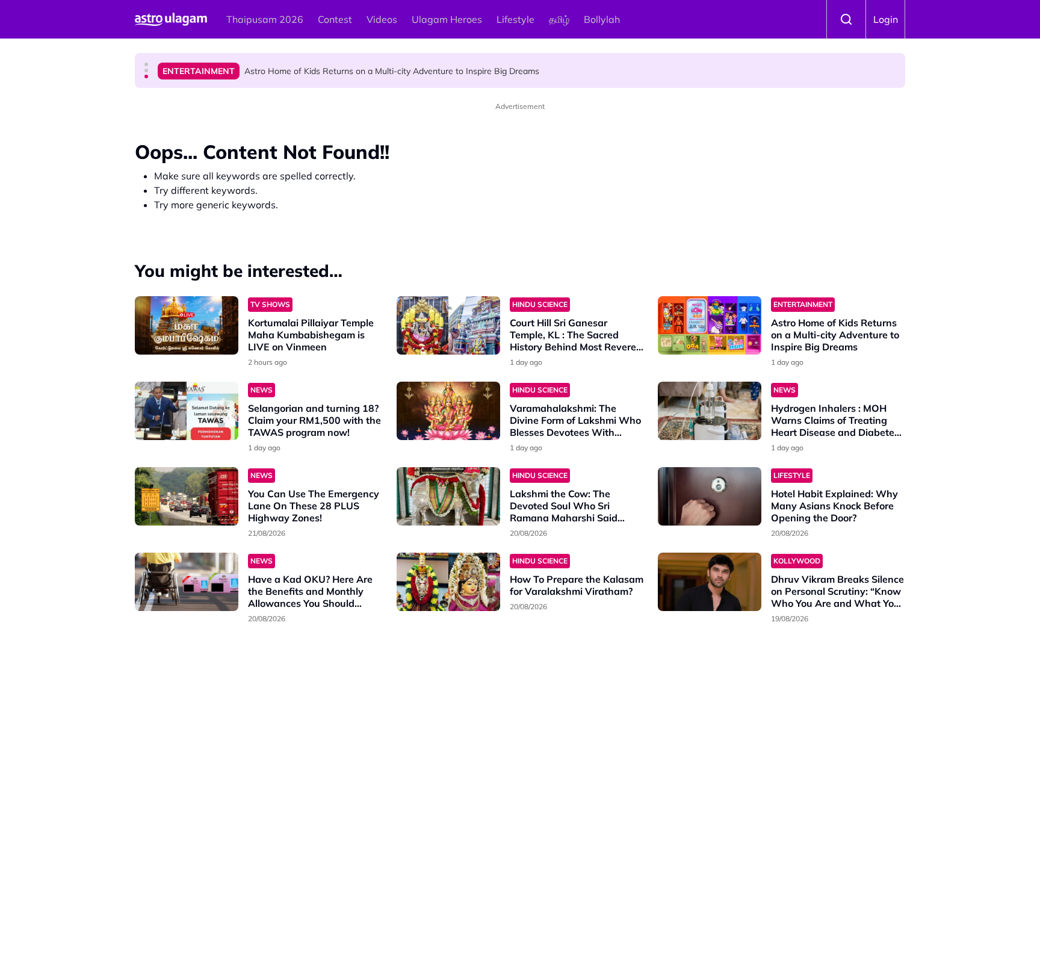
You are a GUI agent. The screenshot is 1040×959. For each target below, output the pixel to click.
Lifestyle (515, 19)
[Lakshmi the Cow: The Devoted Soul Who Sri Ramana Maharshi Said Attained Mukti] (448, 496)
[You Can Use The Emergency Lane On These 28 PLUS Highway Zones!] (186, 496)
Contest (335, 19)
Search (846, 19)
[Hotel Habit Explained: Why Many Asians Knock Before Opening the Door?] (709, 496)
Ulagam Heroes (447, 19)
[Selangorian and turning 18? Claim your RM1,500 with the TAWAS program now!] (186, 411)
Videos (382, 19)
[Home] (171, 19)
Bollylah (602, 19)
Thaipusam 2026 (264, 19)
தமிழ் (559, 19)
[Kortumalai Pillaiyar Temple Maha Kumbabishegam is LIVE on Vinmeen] (186, 325)
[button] (146, 64)
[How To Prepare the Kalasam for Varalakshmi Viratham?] (448, 582)
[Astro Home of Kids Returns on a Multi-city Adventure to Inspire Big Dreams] (709, 325)
